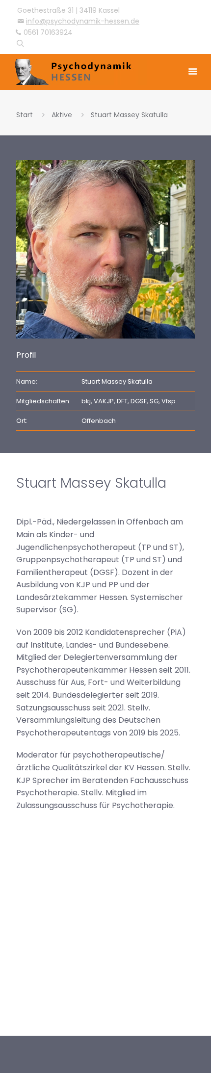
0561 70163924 (48, 32)
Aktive (62, 115)
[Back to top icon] (191, 1046)
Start (24, 115)
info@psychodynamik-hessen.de (82, 21)
